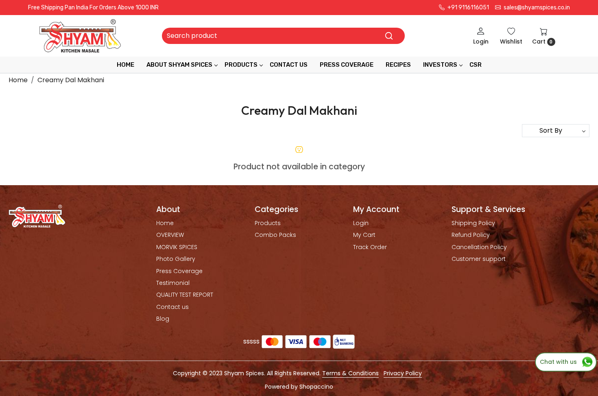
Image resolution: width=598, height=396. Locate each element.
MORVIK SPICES (176, 247)
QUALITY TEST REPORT (184, 295)
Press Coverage (179, 271)
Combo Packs (275, 235)
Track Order (370, 247)
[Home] (80, 36)
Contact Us (289, 64)
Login (361, 223)
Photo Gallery (175, 259)
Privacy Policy (403, 373)
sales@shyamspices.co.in (536, 7)
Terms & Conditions (350, 373)
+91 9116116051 (467, 7)
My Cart (364, 235)
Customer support (479, 259)
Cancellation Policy (479, 247)
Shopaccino (316, 387)
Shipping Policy (473, 223)
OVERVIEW (170, 235)
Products (241, 64)
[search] (389, 36)
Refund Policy (471, 235)
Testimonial (173, 283)
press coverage (346, 64)
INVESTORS (440, 64)
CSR (475, 64)
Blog (162, 319)
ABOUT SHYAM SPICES (179, 64)
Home (125, 64)
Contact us (172, 307)
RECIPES (398, 64)
